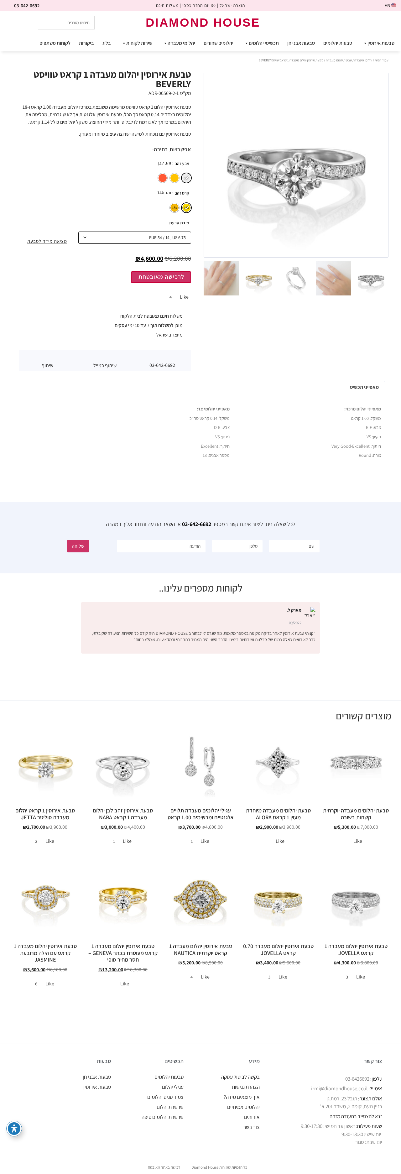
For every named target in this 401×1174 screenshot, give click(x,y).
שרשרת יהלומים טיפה (163, 1117)
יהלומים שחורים (218, 43)
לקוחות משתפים (54, 43)
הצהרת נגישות (246, 1086)
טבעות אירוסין (380, 43)
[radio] (186, 178)
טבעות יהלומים (337, 43)
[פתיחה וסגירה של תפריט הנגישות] (14, 1128)
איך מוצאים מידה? (242, 1096)
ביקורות (86, 43)
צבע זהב (182, 163)
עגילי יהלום (173, 1086)
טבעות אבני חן (301, 43)
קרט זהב (182, 193)
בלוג (106, 43)
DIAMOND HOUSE (203, 22)
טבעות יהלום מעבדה (339, 60)
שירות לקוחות (139, 43)
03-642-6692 (196, 524)
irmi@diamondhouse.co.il (339, 1088)
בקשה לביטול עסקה (240, 1076)
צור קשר (251, 1127)
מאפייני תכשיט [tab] (364, 387)
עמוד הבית (381, 60)
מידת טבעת (179, 223)
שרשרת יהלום (170, 1107)
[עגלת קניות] (360, 22)
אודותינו (252, 1117)
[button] (104, 357)
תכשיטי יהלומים (264, 43)
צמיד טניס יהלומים (165, 1096)
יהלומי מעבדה (181, 43)
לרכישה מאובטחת (161, 276)
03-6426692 (357, 1078)
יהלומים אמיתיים (243, 1107)
